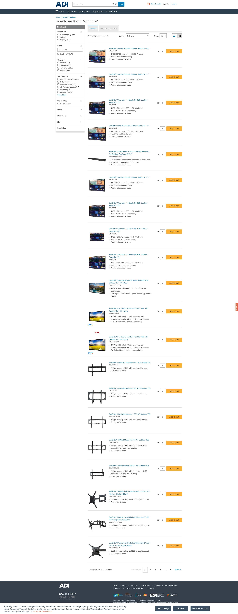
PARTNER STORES (170, 585)
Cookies (150, 588)
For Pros (84, 11)
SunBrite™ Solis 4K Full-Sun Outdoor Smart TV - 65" (129, 48)
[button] (237, 307)
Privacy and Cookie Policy (42, 611)
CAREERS (157, 585)
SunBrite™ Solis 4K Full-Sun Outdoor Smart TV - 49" (129, 177)
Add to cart (174, 51)
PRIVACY (118, 588)
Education (110, 11)
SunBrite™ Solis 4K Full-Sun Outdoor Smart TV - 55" (129, 74)
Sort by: (122, 36)
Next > (178, 570)
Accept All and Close (200, 609)
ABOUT (115, 585)
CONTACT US (145, 585)
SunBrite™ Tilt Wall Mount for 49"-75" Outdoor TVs (129, 440)
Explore (71, 11)
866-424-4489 (67, 593)
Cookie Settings (163, 609)
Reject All (180, 609)
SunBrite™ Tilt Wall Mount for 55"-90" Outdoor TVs (129, 466)
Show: (156, 36)
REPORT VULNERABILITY (134, 588)
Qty (158, 51)
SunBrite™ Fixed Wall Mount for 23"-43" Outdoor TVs (129, 388)
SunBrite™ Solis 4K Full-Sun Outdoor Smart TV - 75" (129, 126)
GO (121, 4)
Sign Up (166, 4)
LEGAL (124, 585)
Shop (61, 11)
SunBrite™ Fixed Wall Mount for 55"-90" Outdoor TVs (129, 414)
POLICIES (134, 585)
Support (97, 11)
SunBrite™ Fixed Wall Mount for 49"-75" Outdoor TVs (129, 362)
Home (58, 17)
